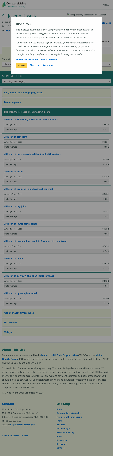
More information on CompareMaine (36, 59)
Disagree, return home (42, 65)
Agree (21, 65)
